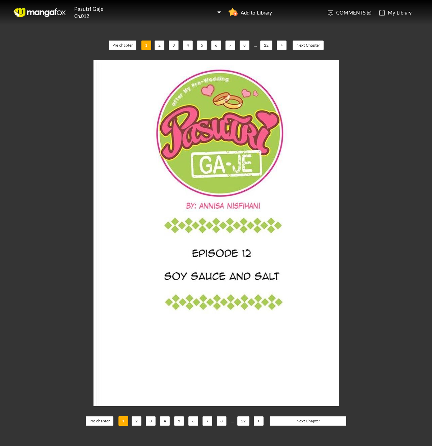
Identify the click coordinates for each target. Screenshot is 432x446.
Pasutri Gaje (88, 8)
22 (266, 45)
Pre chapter (122, 45)
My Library (400, 12)
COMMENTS (353, 12)
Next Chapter (308, 45)
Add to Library (256, 12)
